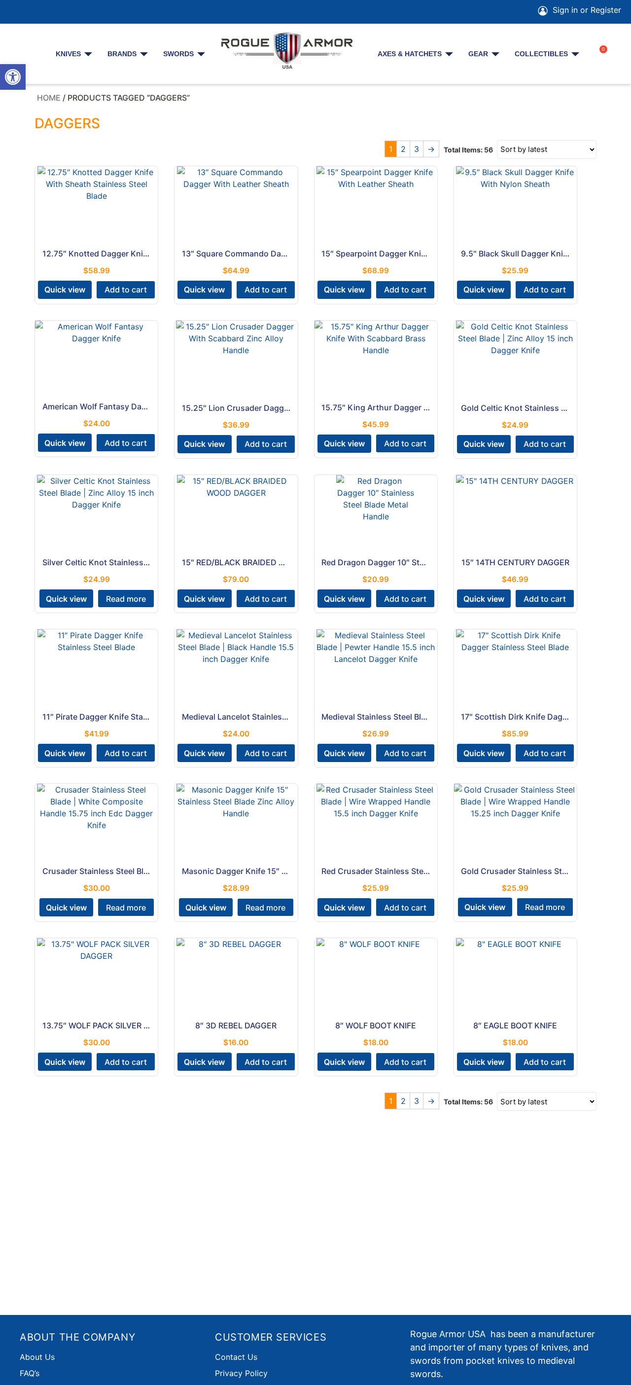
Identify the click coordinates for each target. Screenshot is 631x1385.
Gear (478, 54)
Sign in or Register (585, 10)
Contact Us (236, 1357)
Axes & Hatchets (410, 54)
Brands (122, 54)
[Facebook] (18, 12)
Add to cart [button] (126, 289)
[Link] (100, 12)
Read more (126, 599)
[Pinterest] (45, 12)
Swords (178, 54)
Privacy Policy (241, 1373)
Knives (68, 54)
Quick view (64, 289)
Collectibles (541, 54)
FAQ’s (29, 1373)
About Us (37, 1357)
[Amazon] (73, 12)
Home (49, 98)
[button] (13, 77)
